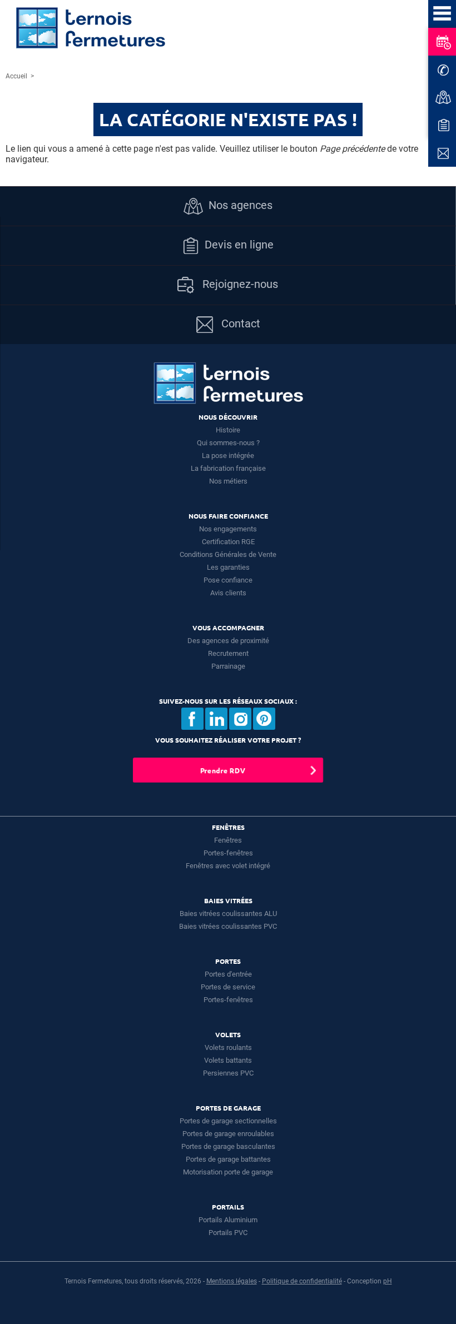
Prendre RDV (222, 770)
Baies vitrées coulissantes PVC (228, 926)
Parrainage (228, 666)
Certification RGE (228, 541)
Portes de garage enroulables (228, 1133)
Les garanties (228, 567)
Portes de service (228, 987)
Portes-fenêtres (228, 853)
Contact (239, 323)
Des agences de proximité (228, 640)
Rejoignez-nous (239, 284)
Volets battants (228, 1060)
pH (387, 1281)
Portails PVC (228, 1232)
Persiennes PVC (228, 1073)
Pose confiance (228, 580)
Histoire (228, 430)
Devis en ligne (239, 244)
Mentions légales (231, 1281)
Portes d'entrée (228, 974)
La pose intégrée (228, 455)
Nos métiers (228, 481)
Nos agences (240, 205)
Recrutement (228, 653)
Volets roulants (228, 1047)
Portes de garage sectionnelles (228, 1121)
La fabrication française (228, 468)
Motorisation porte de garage (228, 1172)
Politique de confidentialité (302, 1281)
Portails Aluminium (228, 1220)
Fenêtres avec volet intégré (228, 866)
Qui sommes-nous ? (228, 443)
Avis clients (228, 593)
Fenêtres (228, 840)
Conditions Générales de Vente (228, 554)
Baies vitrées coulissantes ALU (228, 913)
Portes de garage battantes (228, 1159)
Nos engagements (228, 529)
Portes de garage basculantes (228, 1146)
